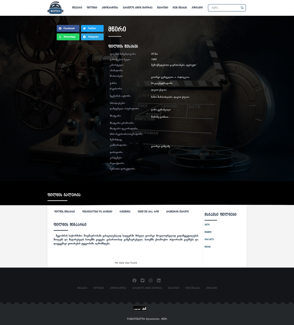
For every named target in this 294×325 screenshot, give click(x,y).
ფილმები (92, 7)
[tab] (64, 211)
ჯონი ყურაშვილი (161, 109)
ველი (207, 225)
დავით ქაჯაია (159, 90)
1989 (154, 59)
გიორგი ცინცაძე (160, 146)
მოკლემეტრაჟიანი (162, 83)
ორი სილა (209, 239)
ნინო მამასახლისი (161, 97)
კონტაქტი (197, 7)
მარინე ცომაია (159, 117)
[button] (68, 28)
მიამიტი (208, 232)
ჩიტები (208, 247)
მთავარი (77, 7)
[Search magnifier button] (242, 8)
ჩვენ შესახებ (180, 7)
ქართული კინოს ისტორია (138, 7)
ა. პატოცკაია (182, 77)
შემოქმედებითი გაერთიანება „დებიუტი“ (174, 65)
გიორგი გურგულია (162, 77)
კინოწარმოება (110, 7)
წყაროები (162, 7)
